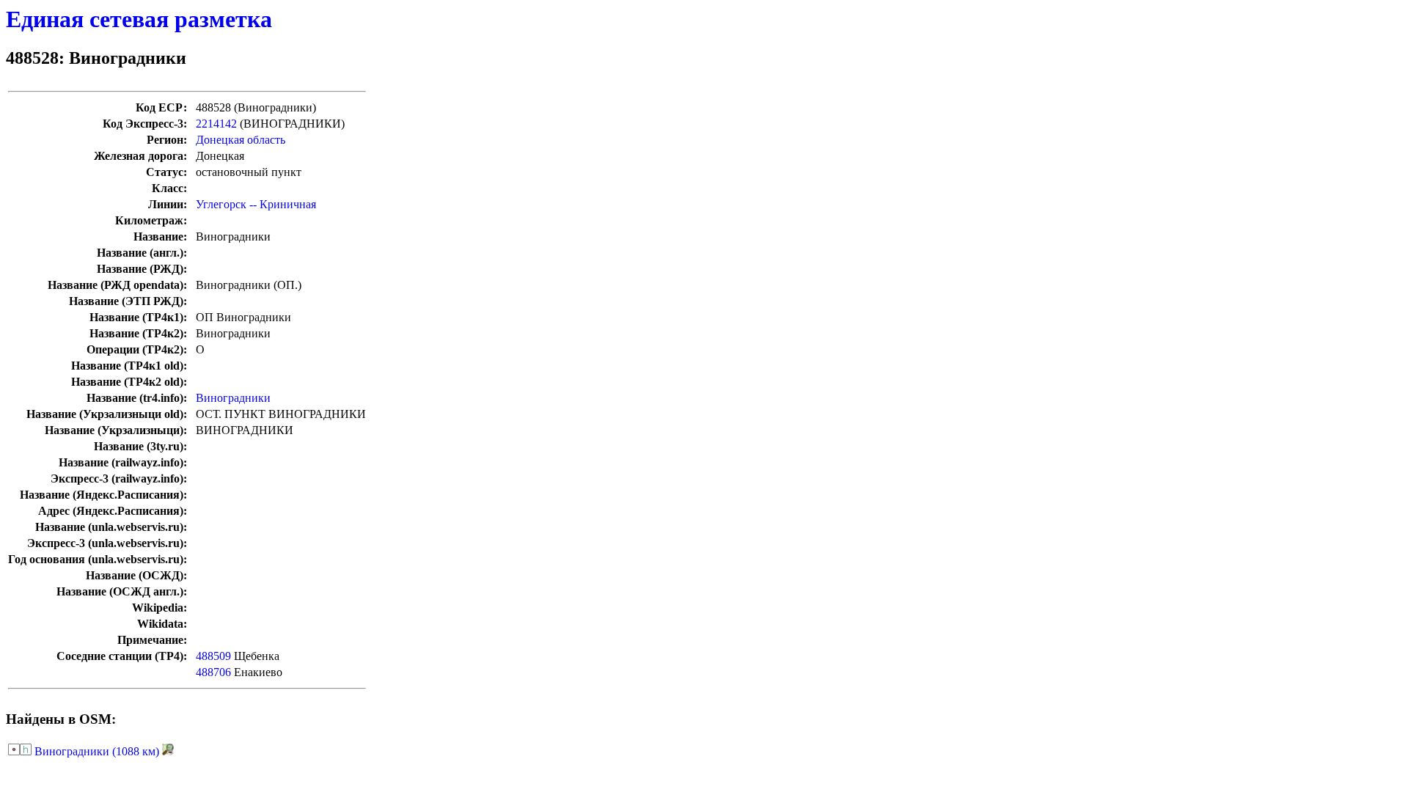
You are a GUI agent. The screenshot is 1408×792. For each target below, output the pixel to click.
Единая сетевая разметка (139, 19)
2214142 (216, 123)
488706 (213, 672)
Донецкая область (240, 139)
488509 (213, 656)
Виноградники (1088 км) (96, 751)
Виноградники (233, 398)
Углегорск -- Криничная (256, 204)
